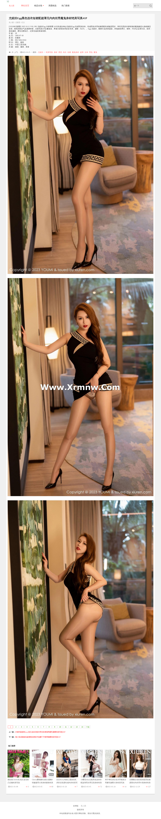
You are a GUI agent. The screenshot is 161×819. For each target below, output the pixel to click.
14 (82, 727)
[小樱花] (92, 766)
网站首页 (25, 6)
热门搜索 (66, 6)
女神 (86, 52)
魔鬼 (95, 52)
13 (77, 727)
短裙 (69, 52)
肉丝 (64, 52)
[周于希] (116, 766)
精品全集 (38, 6)
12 (71, 727)
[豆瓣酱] (140, 766)
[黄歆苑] (18, 766)
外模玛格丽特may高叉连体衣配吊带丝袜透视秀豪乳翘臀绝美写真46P (40, 732)
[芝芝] (67, 766)
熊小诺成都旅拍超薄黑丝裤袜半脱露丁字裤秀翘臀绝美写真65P (38, 737)
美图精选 (52, 6)
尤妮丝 (40, 52)
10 (60, 727)
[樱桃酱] (43, 766)
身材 (55, 52)
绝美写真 (49, 52)
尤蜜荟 (17, 22)
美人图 (11, 22)
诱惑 (60, 52)
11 (66, 727)
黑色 (91, 52)
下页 (87, 727)
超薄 (82, 52)
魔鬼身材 (75, 52)
